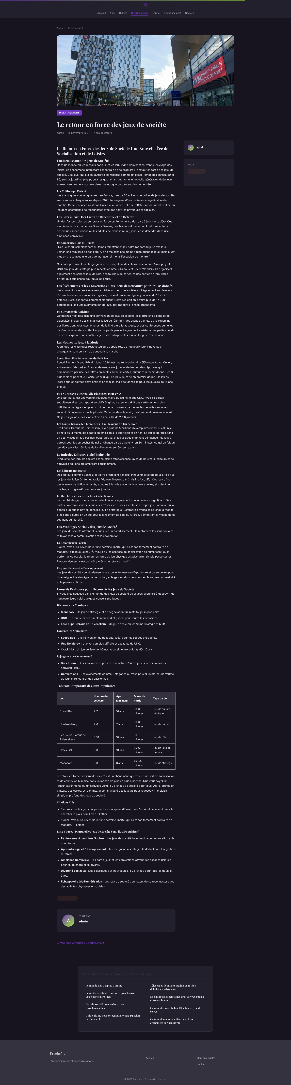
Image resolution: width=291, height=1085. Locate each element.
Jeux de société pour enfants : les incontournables (105, 1006)
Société (189, 12)
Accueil (101, 12)
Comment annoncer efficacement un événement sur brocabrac (171, 1020)
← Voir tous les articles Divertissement (80, 943)
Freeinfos (57, 1053)
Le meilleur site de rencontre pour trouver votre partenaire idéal (111, 994)
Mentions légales (206, 1058)
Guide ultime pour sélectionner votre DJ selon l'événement (113, 1017)
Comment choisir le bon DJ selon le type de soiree (175, 1009)
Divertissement (139, 12)
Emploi (156, 12)
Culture (123, 12)
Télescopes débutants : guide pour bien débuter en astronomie (173, 987)
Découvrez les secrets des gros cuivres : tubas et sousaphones (177, 998)
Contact (201, 1064)
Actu (112, 12)
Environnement (172, 12)
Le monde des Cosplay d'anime (104, 985)
